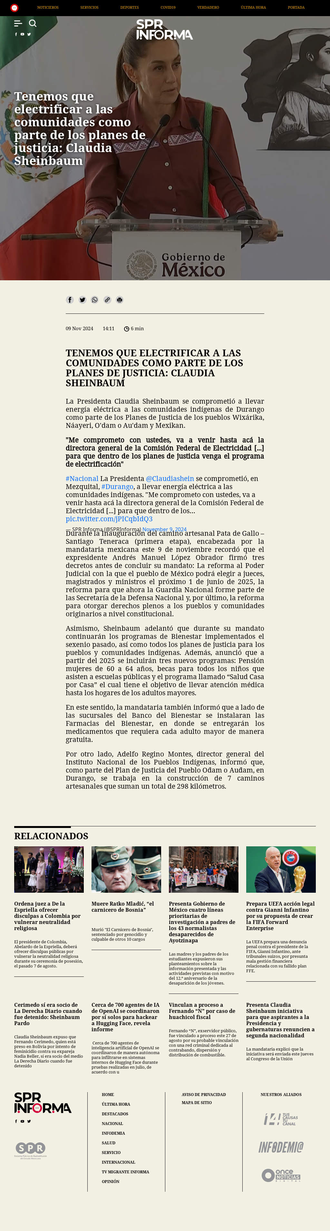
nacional (112, 1123)
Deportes (50, 7)
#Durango (117, 486)
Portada (217, 7)
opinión (110, 1181)
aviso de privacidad (204, 1094)
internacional (118, 1162)
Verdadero (129, 7)
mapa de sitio (197, 1102)
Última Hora (174, 7)
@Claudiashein (170, 478)
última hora (116, 1104)
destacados (115, 1114)
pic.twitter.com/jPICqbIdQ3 (109, 518)
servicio (111, 1152)
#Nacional (82, 478)
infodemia (113, 1133)
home (108, 1094)
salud (108, 1143)
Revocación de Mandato (271, 7)
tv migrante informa (125, 1172)
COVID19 (88, 7)
